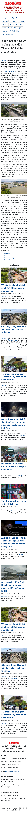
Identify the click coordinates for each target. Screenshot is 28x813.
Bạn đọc (11, 24)
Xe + (18, 31)
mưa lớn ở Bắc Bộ (19, 475)
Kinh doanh (13, 21)
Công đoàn (19, 24)
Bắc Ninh (4, 597)
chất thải (22, 435)
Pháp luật (21, 21)
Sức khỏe (5, 31)
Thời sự (4, 24)
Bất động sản (18, 28)
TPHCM (3, 60)
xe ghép (21, 554)
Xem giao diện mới (8, 34)
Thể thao (5, 21)
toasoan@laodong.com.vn (13, 771)
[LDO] (14, 276)
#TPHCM (7, 254)
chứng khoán (12, 510)
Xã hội (12, 18)
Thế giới (12, 31)
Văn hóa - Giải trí (7, 28)
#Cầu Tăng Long (9, 258)
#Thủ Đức (7, 256)
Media (18, 18)
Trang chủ (5, 18)
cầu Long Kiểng (12, 340)
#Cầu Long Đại (8, 260)
